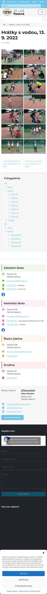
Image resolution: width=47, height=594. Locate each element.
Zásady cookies (12, 591)
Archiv (10, 191)
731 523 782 (12, 289)
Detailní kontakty (12, 417)
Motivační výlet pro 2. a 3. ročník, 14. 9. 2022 (33, 163)
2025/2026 (16, 246)
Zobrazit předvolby (23, 586)
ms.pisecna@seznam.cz (18, 316)
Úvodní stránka (3, 2)
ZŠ (5, 224)
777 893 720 (12, 356)
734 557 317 (12, 378)
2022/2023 (16, 235)
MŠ (5, 183)
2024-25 (15, 213)
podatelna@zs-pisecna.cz (18, 404)
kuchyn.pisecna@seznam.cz (20, 352)
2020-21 (14, 206)
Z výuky (11, 220)
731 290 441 (12, 321)
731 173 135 (11, 285)
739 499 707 (12, 324)
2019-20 (14, 202)
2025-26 (14, 217)
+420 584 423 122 (14, 408)
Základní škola (12, 2)
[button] (43, 552)
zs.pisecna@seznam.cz (17, 281)
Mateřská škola (24, 2)
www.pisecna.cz (14, 411)
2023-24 (15, 209)
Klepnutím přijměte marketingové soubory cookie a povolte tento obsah (23, 440)
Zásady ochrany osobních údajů (29, 591)
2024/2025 (16, 243)
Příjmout (23, 573)
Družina (41, 2)
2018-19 (14, 198)
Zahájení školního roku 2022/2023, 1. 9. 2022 (12, 163)
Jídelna (34, 2)
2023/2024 (16, 239)
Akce (10, 187)
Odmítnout (23, 580)
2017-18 (14, 195)
